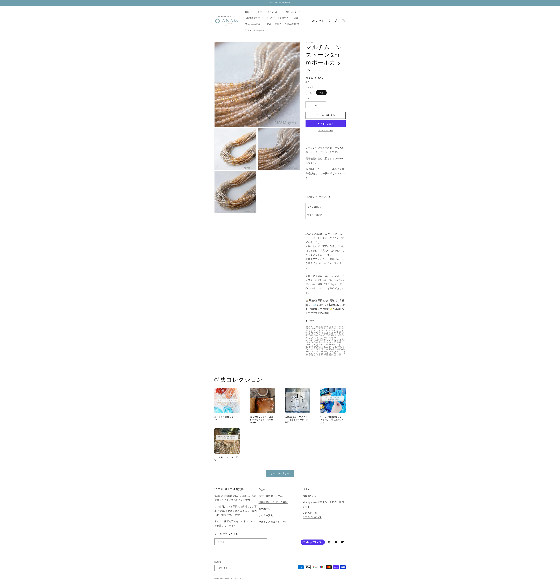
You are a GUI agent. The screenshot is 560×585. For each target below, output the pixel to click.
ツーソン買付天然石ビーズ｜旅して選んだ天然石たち (332, 419)
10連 (321, 92)
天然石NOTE (309, 495)
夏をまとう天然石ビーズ (226, 416)
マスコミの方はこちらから (273, 521)
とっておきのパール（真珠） (226, 458)
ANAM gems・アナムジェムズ (231, 578)
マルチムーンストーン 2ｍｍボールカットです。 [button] (325, 137)
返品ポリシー (266, 508)
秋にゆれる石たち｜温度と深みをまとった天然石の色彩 (261, 419)
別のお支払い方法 (325, 130)
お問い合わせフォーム (271, 495)
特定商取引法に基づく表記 (273, 502)
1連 (311, 93)
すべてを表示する (280, 473)
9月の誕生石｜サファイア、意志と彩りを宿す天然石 (296, 419)
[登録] (263, 541)
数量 (307, 99)
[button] (274, 12)
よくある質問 (266, 515)
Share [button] (311, 320)
